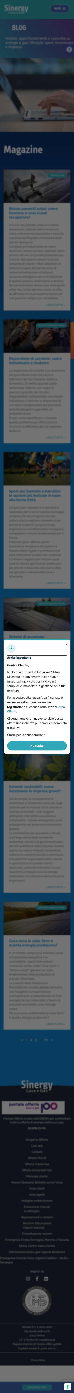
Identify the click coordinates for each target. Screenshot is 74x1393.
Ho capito (37, 745)
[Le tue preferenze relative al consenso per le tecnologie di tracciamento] (67, 1386)
